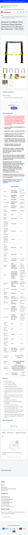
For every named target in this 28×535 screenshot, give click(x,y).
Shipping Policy (10, 432)
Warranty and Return (21, 432)
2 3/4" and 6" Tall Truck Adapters (18, 362)
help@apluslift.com (7, 7)
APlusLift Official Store (15, 525)
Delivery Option (6, 95)
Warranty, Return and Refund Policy (8, 488)
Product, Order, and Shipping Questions (12, 180)
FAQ (2, 436)
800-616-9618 (5, 5)
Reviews (3, 432)
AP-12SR (22, 190)
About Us (3, 484)
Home (2, 15)
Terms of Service (4, 490)
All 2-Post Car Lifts (8, 113)
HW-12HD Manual (14, 196)
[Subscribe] (25, 517)
